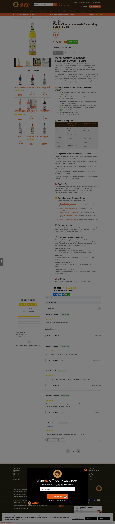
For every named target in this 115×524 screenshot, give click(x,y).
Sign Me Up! (57, 496)
